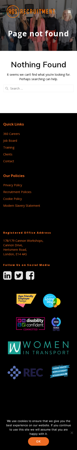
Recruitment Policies (17, 192)
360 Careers (11, 134)
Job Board (10, 141)
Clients (7, 154)
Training (8, 147)
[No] (72, 433)
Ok (38, 441)
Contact (8, 161)
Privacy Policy (12, 185)
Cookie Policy (12, 199)
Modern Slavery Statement (21, 206)
